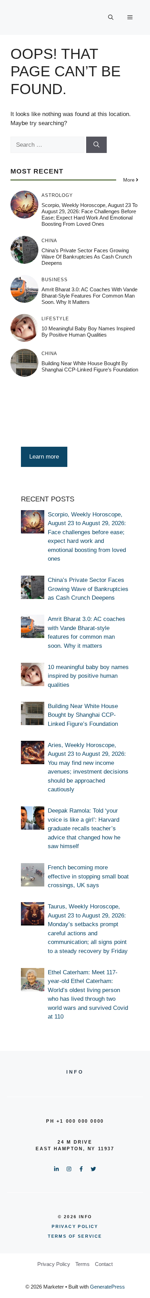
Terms (82, 1264)
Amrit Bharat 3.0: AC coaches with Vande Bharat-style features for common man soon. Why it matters (89, 295)
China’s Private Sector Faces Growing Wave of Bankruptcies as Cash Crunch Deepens (87, 256)
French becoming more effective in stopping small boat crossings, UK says (88, 876)
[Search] (96, 145)
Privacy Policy (53, 1264)
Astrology (57, 195)
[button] (110, 17)
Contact (104, 1264)
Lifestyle (55, 318)
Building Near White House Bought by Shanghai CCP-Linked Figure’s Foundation (90, 366)
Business (55, 279)
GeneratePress (107, 1287)
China (49, 240)
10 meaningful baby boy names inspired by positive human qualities (88, 331)
